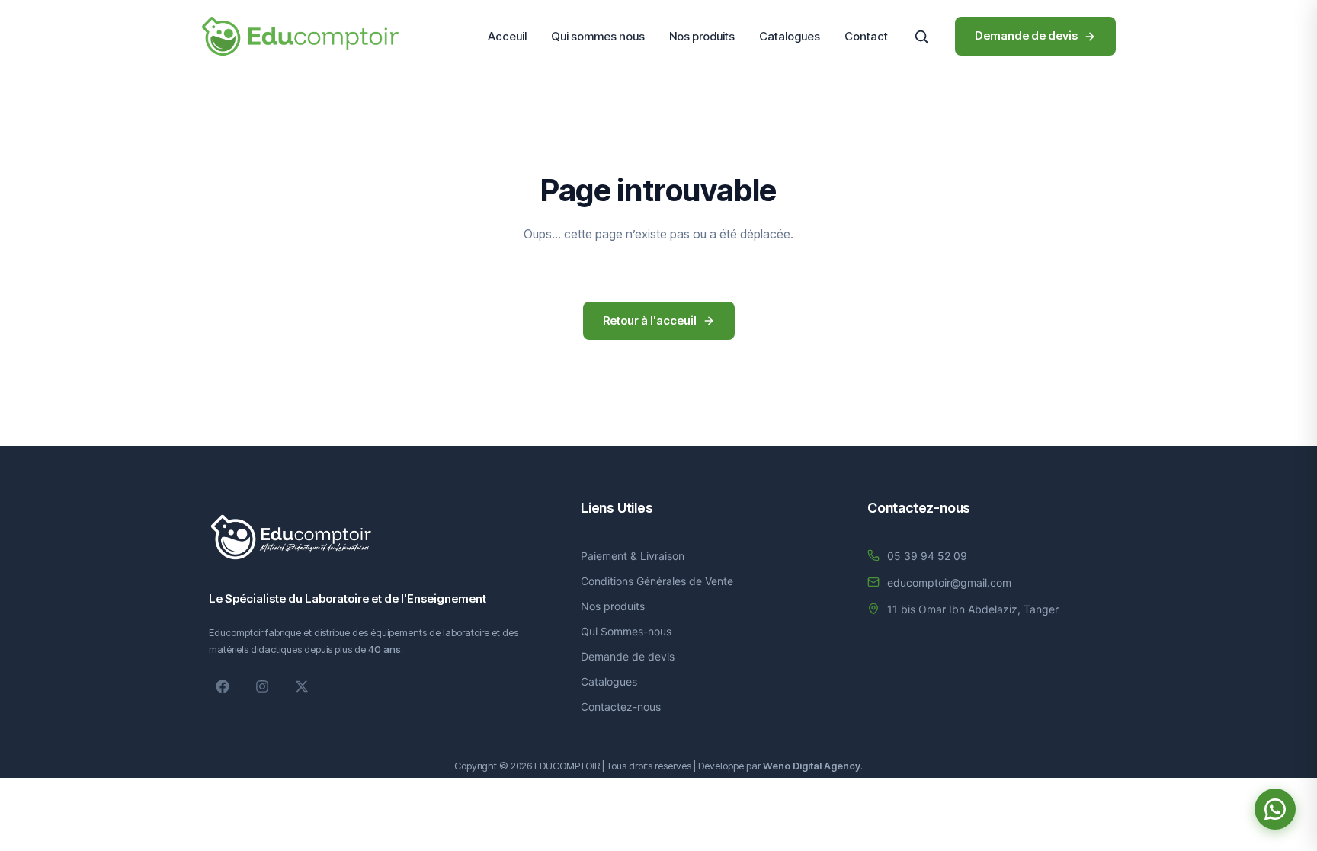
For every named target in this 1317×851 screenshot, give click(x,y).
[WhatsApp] (1275, 809)
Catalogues (789, 36)
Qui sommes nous (598, 36)
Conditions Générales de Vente (657, 580)
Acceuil (507, 36)
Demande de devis (628, 656)
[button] (921, 36)
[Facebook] (222, 686)
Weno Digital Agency (811, 766)
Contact (866, 36)
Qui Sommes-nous (626, 631)
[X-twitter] (302, 686)
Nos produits (702, 36)
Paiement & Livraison (632, 555)
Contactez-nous (621, 706)
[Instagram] (262, 686)
